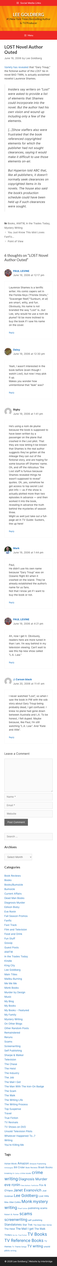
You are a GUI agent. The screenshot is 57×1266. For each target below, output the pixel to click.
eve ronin (12, 1184)
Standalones (13, 1224)
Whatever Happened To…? (19, 1135)
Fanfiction (34, 1185)
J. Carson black (22, 679)
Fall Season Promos (16, 916)
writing (13, 1251)
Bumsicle (9, 889)
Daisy (16, 349)
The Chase (10, 1064)
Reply (11, 332)
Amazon (23, 1163)
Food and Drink (13, 933)
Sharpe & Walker (14, 1055)
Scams (8, 1041)
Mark (16, 548)
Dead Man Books (14, 898)
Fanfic (8, 920)
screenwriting (15, 1219)
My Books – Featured (16, 1010)
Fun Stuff (9, 938)
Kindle (8, 960)
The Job (9, 1077)
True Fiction (11, 1117)
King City (9, 965)
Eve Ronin (10, 911)
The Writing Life (13, 1100)
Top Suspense (12, 1108)
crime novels (25, 1173)
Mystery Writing (13, 227)
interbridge (46, 1261)
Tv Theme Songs (19, 1247)
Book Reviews (12, 875)
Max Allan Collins (12, 1202)
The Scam (10, 1091)
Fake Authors (25, 1185)
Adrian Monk (10, 1163)
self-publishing (35, 1220)
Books (11, 223)
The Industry (11, 1073)
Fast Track (10, 925)
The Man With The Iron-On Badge (24, 1086)
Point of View (15, 241)
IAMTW (20, 223)
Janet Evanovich (27, 1190)
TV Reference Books (24, 1240)
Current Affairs (13, 893)
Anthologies (8, 1168)
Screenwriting (12, 1046)
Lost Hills (44, 1196)
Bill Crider (19, 1167)
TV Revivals (11, 1122)
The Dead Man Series (42, 1225)
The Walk (9, 1095)
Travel (8, 1113)
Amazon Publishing (38, 1164)
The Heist (10, 1068)
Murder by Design (14, 992)
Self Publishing (13, 1050)
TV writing (35, 1246)
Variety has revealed (16, 67)
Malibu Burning (13, 978)
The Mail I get (25, 1228)
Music (7, 996)
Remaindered (12, 1032)
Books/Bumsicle (13, 884)
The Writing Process (16, 1104)
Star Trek (28, 1224)
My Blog (9, 1001)
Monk (26, 1201)
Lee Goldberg (28, 14)
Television (10, 1059)
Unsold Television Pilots (18, 1131)
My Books (10, 1005)
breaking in (9, 1173)
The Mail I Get (12, 1082)
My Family (10, 1014)
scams (25, 1213)
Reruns (8, 1037)
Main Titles (10, 974)
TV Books (37, 1234)
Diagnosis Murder (14, 902)
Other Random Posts (16, 1028)
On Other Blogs (13, 1023)
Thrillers (8, 1235)
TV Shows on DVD (15, 1126)
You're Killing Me (14, 1144)
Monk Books (11, 987)
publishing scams (37, 1208)
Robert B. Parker (11, 1214)
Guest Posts (11, 947)
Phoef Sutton (22, 1208)
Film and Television (15, 929)
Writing (8, 1140)
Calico (17, 1173)
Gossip (8, 942)
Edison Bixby (11, 907)
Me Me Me (10, 983)
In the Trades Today (37, 223)
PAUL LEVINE (21, 271)
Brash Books (45, 1167)
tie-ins (15, 1235)
